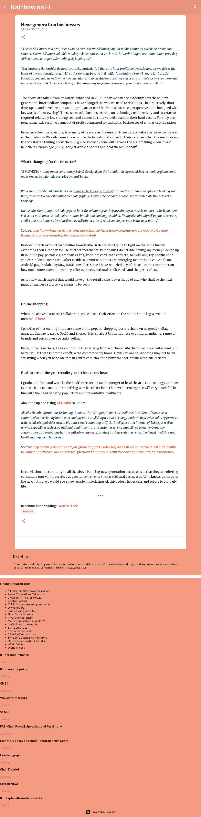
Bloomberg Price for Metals (24, 597)
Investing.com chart (20, 617)
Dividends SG (16, 607)
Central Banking (17, 600)
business (28, 511)
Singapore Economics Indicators (27, 637)
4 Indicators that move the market (29, 590)
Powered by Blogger (103, 811)
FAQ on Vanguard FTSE (22, 611)
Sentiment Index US (20, 631)
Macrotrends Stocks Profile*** (26, 621)
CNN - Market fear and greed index (29, 604)
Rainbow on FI (31, 7)
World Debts (16, 644)
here (41, 319)
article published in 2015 (83, 98)
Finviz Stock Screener (21, 614)
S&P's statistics (17, 627)
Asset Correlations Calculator (26, 594)
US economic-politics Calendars (27, 641)
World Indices (16, 647)
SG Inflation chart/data (22, 634)
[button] (23, 37)
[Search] (56, 7)
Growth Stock (68, 506)
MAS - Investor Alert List (23, 624)
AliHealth (64, 403)
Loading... (5, 662)
